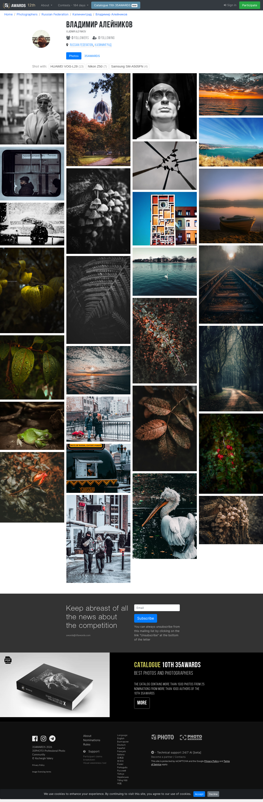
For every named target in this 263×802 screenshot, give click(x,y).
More (142, 703)
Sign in (231, 5)
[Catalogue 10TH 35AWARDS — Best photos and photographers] (55, 684)
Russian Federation (55, 14)
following (106, 38)
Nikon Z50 (97, 66)
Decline (213, 794)
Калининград (82, 14)
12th (30, 5)
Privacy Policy (38, 765)
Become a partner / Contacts (168, 756)
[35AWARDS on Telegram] (52, 739)
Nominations (91, 740)
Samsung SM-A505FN (129, 66)
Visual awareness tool (94, 763)
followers (81, 38)
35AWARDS (92, 56)
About (87, 736)
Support (93, 751)
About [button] (45, 5)
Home (8, 14)
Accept (199, 794)
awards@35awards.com (78, 635)
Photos (74, 56)
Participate (249, 5)
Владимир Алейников (111, 14)
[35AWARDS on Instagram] (43, 739)
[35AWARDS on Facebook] (35, 739)
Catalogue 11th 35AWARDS (115, 5)
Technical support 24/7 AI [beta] (179, 752)
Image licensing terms (41, 772)
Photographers (27, 14)
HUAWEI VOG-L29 (67, 66)
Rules (86, 744)
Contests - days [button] (72, 5)
